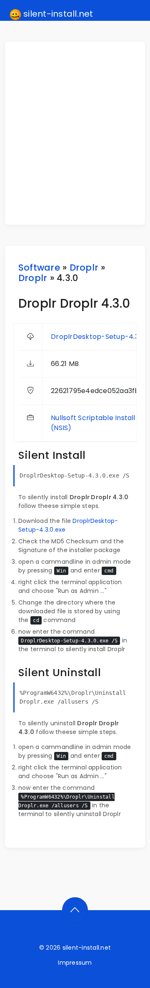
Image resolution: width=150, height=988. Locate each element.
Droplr (84, 267)
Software (39, 267)
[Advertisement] (75, 133)
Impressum (75, 962)
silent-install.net (57, 14)
